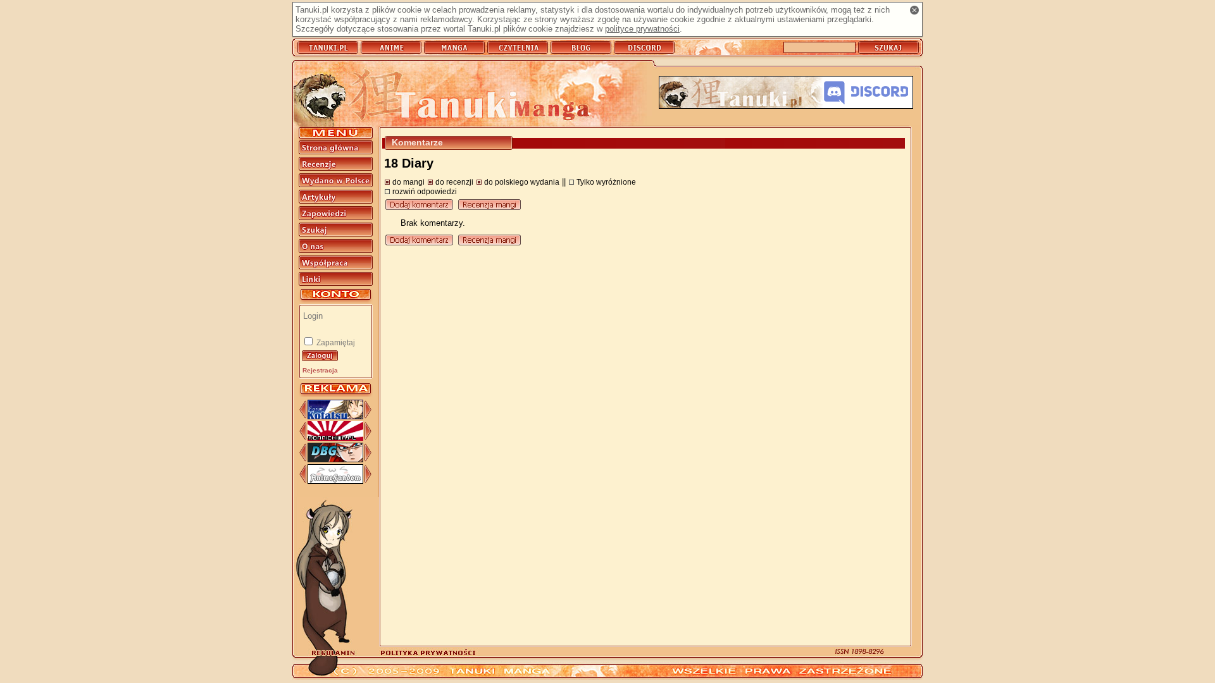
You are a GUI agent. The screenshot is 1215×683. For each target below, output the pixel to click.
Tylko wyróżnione (606, 182)
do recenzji (454, 182)
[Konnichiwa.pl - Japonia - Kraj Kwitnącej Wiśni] (335, 438)
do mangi (408, 182)
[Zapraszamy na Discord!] (786, 93)
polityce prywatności (642, 29)
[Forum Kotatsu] (335, 416)
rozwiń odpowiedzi (424, 191)
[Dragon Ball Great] (335, 459)
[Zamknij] (914, 10)
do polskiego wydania (521, 182)
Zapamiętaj (335, 342)
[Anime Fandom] (335, 481)
